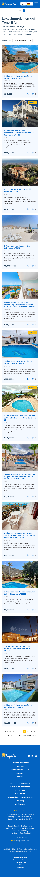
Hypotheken (20, 794)
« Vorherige (9, 731)
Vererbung (20, 801)
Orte (20, 865)
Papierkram (20, 790)
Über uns (20, 766)
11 (20, 735)
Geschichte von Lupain (20, 770)
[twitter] (32, 755)
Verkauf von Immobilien (20, 787)
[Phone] (14, 4)
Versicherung (20, 804)
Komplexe (20, 867)
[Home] (7, 4)
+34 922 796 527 (21, 838)
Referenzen (20, 773)
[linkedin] (36, 755)
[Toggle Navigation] (36, 4)
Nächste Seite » (29, 735)
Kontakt (20, 777)
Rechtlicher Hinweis (20, 857)
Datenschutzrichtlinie (20, 860)
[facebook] (29, 755)
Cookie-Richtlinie (21, 862)
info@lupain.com (22, 841)
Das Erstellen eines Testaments (20, 797)
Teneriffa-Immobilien (20, 763)
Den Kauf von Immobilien (20, 783)
